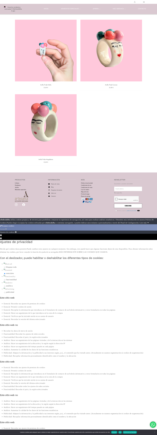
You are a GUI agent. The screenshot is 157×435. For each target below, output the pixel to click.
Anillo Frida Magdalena (46, 159)
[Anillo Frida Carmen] (111, 51)
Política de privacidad (130, 432)
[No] (155, 432)
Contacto (53, 196)
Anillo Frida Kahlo (45, 85)
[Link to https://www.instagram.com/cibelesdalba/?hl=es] (16, 204)
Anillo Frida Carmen (111, 85)
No (120, 432)
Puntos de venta (55, 184)
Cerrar (2, 229)
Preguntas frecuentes (56, 190)
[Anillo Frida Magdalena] (46, 125)
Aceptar (114, 432)
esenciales (10, 273)
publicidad (10, 292)
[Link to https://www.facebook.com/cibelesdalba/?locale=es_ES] (23, 204)
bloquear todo (11, 267)
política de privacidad (131, 210)
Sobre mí (53, 193)
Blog (52, 187)
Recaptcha (118, 193)
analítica (9, 286)
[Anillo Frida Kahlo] (46, 51)
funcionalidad (11, 280)
